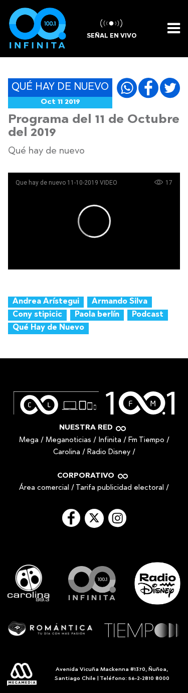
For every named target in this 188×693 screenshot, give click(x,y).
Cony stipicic (37, 315)
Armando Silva (119, 302)
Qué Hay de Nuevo (48, 328)
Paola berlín (97, 315)
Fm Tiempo (146, 440)
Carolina (66, 452)
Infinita (109, 440)
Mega (29, 440)
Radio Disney (108, 452)
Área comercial (44, 488)
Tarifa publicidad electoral (120, 488)
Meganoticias (68, 440)
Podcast (147, 315)
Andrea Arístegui (46, 302)
